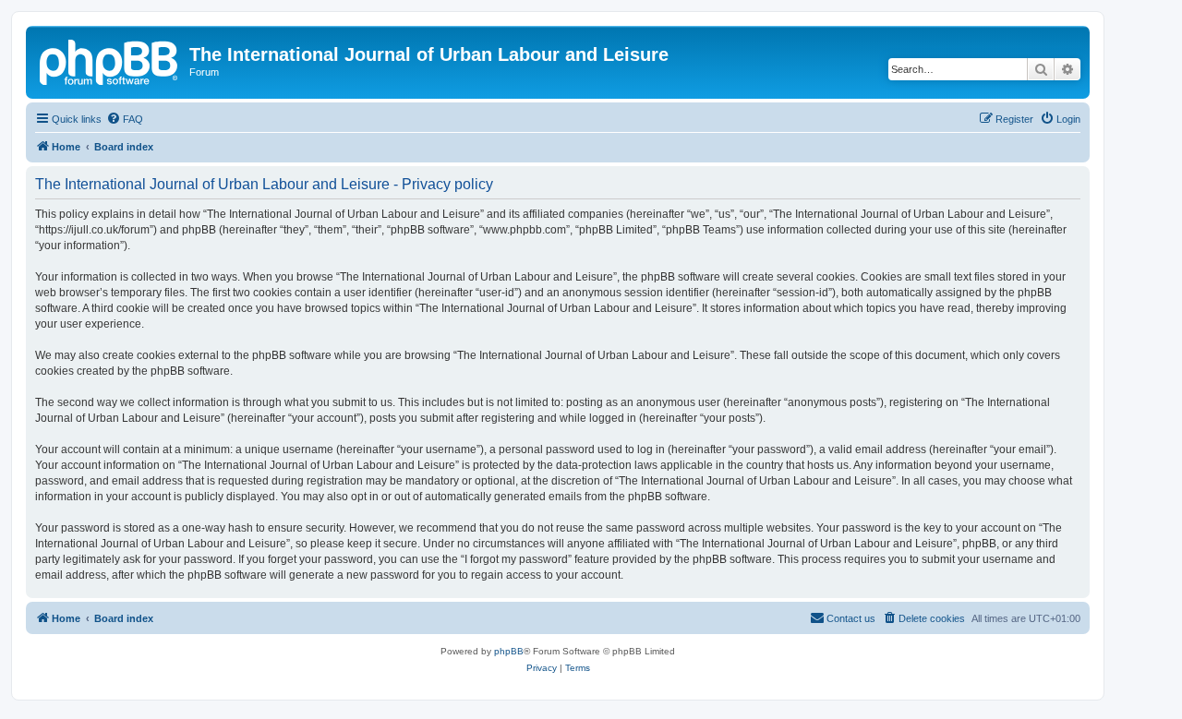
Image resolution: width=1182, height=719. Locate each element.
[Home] (109, 60)
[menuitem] (124, 119)
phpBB (509, 651)
